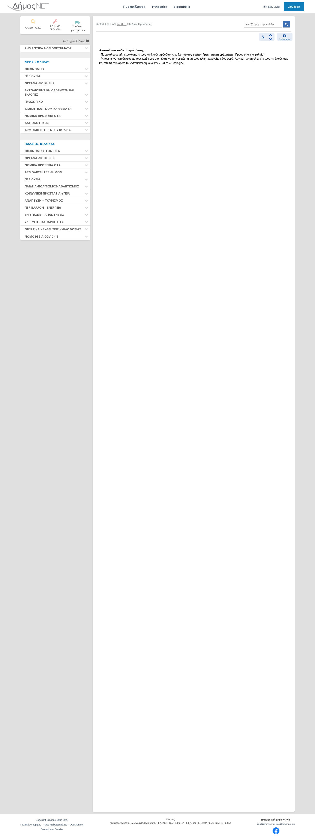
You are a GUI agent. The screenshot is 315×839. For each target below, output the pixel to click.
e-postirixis (182, 6)
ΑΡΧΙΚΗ (121, 24)
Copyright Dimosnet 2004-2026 (52, 820)
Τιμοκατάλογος (134, 6)
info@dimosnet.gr (266, 824)
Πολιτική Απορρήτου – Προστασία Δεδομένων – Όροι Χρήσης (51, 824)
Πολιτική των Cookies (52, 829)
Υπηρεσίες (159, 6)
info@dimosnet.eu (285, 824)
